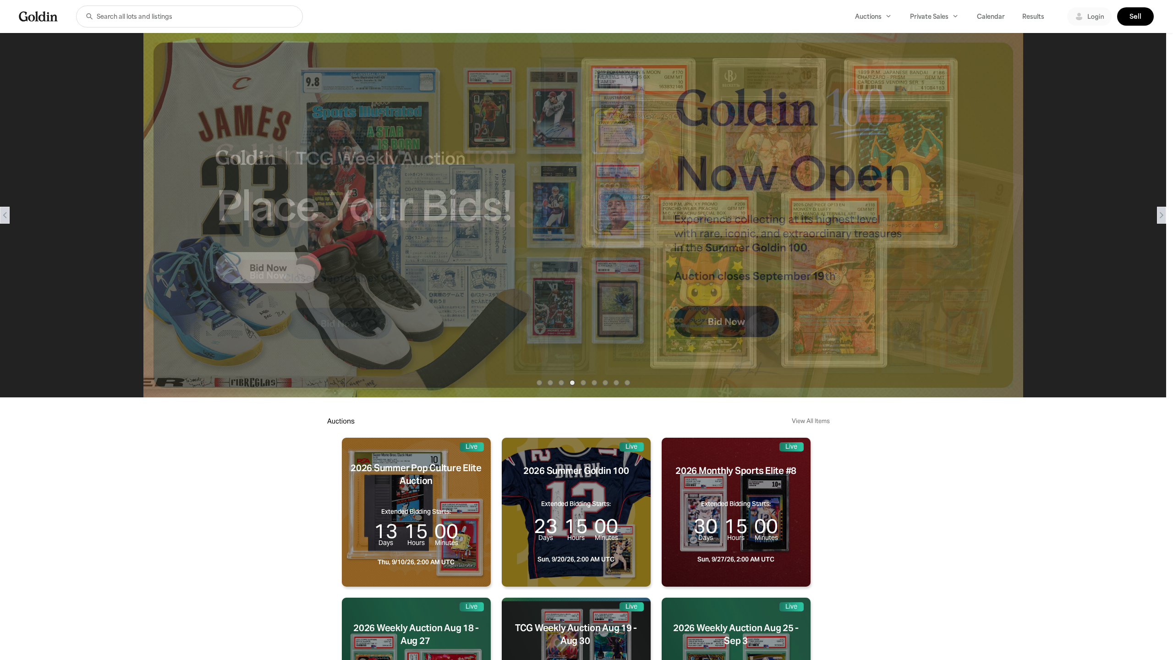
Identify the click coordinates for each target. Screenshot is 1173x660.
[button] (89, 16)
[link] (38, 16)
